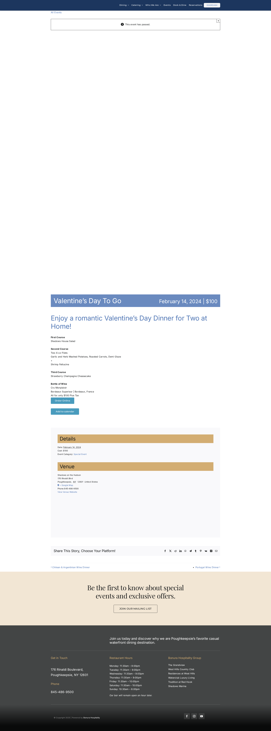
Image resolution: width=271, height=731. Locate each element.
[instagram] (194, 716)
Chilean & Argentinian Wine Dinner (71, 567)
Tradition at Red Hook (180, 682)
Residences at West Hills (181, 673)
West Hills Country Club (181, 669)
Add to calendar (65, 411)
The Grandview (176, 665)
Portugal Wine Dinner (207, 567)
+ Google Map (66, 485)
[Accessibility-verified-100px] (135, 710)
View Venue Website (67, 492)
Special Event (80, 454)
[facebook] (187, 716)
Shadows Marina (177, 686)
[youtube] (202, 716)
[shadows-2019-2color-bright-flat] (65, 3)
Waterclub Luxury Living (181, 677)
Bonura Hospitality (91, 717)
